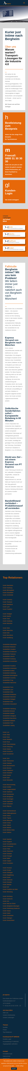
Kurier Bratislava (8, 604)
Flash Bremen (7, 967)
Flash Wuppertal (8, 960)
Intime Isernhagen (8, 932)
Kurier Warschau (8, 630)
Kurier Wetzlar (7, 884)
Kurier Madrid (7, 616)
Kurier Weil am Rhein (9, 903)
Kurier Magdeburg (8, 875)
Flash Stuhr (6, 956)
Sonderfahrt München (9, 697)
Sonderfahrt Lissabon (9, 649)
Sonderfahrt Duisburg (9, 659)
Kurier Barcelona (8, 635)
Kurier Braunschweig (9, 784)
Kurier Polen (6, 849)
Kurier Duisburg (7, 621)
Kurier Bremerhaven (9, 765)
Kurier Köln (6, 633)
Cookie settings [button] (20, 1065)
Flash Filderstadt (8, 970)
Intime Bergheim (8, 939)
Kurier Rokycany (8, 746)
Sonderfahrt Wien (8, 692)
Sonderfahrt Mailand (9, 720)
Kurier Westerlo (7, 739)
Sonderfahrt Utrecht (9, 656)
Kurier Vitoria (7, 815)
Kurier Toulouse (7, 602)
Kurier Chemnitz (7, 880)
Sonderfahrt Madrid (8, 713)
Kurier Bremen (7, 768)
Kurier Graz (6, 737)
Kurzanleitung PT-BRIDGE (11, 1041)
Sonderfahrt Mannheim (10, 644)
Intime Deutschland (8, 941)
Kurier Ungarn (7, 861)
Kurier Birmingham (8, 590)
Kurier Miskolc (7, 827)
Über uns (5, 1012)
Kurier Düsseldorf (8, 592)
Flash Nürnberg (7, 974)
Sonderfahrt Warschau (9, 682)
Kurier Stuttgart (7, 614)
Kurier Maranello (8, 780)
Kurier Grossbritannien (9, 844)
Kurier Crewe (7, 823)
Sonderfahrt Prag (8, 680)
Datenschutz (6, 1056)
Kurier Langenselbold (9, 789)
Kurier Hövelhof (7, 773)
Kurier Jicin (6, 758)
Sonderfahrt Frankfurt (9, 666)
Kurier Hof (6, 887)
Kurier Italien (6, 858)
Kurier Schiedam (8, 804)
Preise (5, 1029)
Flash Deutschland (8, 977)
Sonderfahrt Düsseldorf (10, 704)
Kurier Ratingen (7, 918)
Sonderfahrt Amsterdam (10, 661)
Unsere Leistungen (8, 1017)
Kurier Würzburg (8, 892)
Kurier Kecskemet (8, 754)
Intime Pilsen (7, 927)
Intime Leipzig (7, 929)
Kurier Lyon (6, 607)
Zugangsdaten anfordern (10, 1044)
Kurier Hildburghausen (9, 813)
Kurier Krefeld (7, 787)
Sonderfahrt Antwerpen (10, 668)
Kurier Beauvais (7, 820)
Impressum (6, 1058)
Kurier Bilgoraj (7, 806)
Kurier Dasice (7, 749)
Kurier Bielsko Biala (8, 830)
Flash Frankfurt (7, 963)
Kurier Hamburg (7, 588)
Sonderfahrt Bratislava (9, 694)
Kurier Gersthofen (8, 915)
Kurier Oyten (6, 913)
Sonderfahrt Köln (8, 701)
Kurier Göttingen (8, 872)
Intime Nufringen (8, 937)
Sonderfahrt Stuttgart (9, 699)
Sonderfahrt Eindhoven (10, 651)
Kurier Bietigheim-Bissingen (11, 906)
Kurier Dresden (7, 882)
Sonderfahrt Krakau (8, 670)
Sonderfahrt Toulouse (9, 654)
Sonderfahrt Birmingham (10, 675)
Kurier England (7, 841)
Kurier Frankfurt (7, 609)
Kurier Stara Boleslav (9, 744)
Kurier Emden (7, 870)
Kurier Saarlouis (7, 792)
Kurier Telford (7, 825)
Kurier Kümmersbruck (9, 811)
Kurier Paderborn (8, 770)
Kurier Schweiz (7, 853)
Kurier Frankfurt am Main (10, 889)
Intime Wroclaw (7, 925)
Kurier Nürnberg (7, 896)
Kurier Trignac (7, 818)
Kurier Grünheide (8, 595)
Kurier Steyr (6, 734)
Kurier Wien (6, 628)
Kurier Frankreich (8, 846)
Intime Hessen (7, 946)
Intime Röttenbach (8, 934)
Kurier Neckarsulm (8, 794)
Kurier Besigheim (8, 796)
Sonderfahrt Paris (8, 687)
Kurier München (7, 623)
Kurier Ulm (6, 901)
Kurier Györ (6, 777)
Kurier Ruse (6, 742)
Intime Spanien (7, 944)
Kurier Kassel (7, 775)
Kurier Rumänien (8, 863)
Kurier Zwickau (7, 763)
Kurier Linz (6, 732)
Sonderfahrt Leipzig (8, 725)
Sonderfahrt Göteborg (9, 673)
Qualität (5, 1027)
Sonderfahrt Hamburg (9, 708)
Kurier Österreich (8, 851)
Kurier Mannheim (8, 585)
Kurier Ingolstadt (8, 801)
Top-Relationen (7, 1032)
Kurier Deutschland (8, 920)
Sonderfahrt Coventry (9, 678)
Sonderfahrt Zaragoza (9, 716)
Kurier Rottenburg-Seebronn (11, 908)
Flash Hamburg (7, 953)
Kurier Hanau (7, 911)
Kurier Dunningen (8, 799)
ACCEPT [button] (14, 1068)
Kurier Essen (7, 877)
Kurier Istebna (7, 832)
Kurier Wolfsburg (8, 637)
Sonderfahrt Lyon (8, 689)
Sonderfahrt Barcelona (9, 718)
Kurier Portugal (7, 856)
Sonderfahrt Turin (8, 723)
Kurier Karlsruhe (8, 899)
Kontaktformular (7, 1054)
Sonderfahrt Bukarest (9, 647)
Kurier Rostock (7, 868)
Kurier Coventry (7, 599)
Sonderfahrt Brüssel (9, 711)
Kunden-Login (7, 1039)
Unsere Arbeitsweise (9, 1015)
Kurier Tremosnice (8, 761)
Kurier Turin (6, 618)
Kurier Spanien (7, 839)
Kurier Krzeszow (8, 751)
